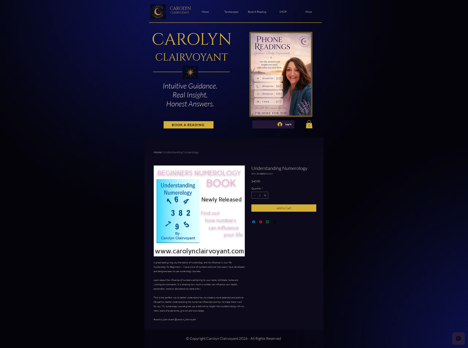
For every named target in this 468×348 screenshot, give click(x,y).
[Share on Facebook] (254, 222)
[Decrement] (254, 195)
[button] (309, 124)
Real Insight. (190, 94)
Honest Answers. (190, 103)
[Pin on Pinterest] (260, 222)
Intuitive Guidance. (190, 85)
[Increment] (265, 195)
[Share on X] (274, 222)
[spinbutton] (259, 195)
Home (157, 152)
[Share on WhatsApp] (267, 222)
